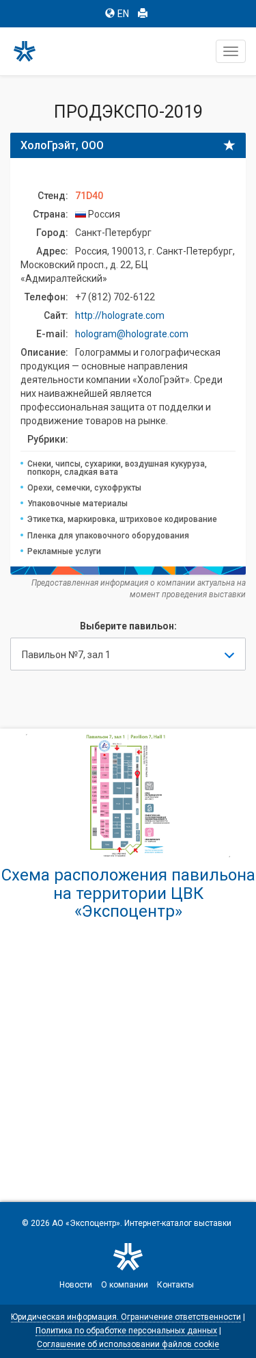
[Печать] (142, 13)
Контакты (175, 1285)
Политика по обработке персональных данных (126, 1330)
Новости (75, 1285)
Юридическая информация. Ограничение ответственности (126, 1317)
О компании (124, 1285)
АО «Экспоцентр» (86, 1223)
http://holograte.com (120, 315)
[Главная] (31, 51)
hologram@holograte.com (131, 333)
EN (123, 13)
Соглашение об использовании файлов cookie (128, 1344)
